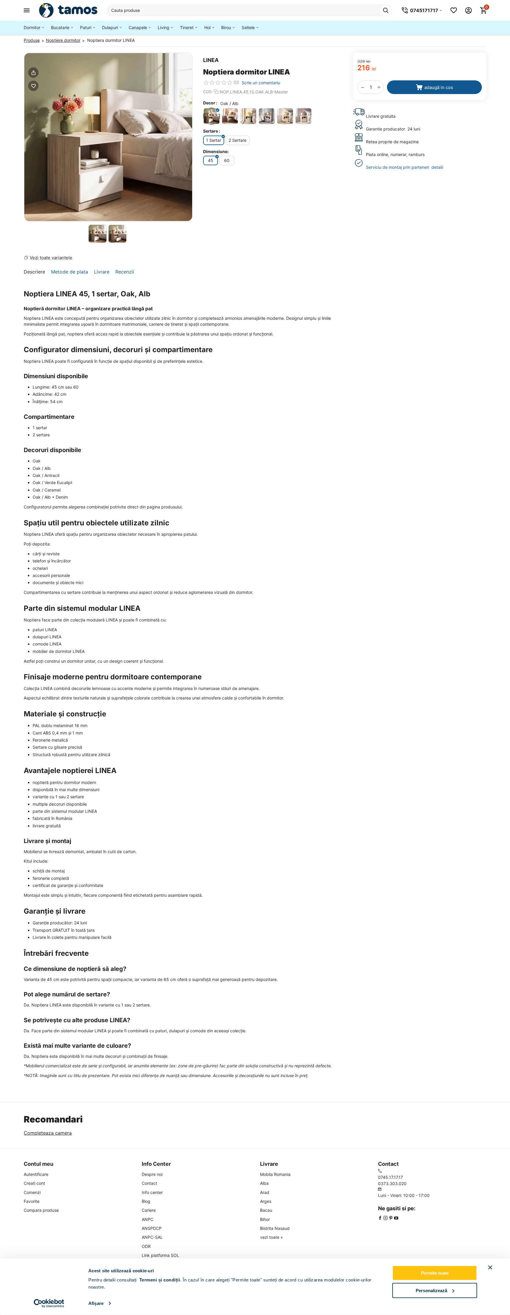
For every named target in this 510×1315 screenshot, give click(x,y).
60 (227, 160)
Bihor (265, 1219)
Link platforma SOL (160, 1255)
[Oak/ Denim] (266, 116)
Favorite (31, 1201)
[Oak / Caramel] (285, 116)
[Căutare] (385, 10)
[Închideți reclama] (490, 1267)
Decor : (210, 102)
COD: (208, 91)
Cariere (149, 1210)
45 (210, 160)
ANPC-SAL (152, 1237)
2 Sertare (237, 140)
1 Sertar (213, 140)
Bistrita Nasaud (275, 1228)
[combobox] (249, 10)
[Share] (33, 72)
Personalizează (431, 1290)
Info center (152, 1192)
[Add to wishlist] (33, 86)
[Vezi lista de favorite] (454, 10)
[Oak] (303, 116)
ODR (146, 1246)
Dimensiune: (216, 151)
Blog (146, 1201)
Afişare (95, 1303)
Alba (264, 1183)
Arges (265, 1201)
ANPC (147, 1219)
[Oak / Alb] (211, 116)
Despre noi (152, 1174)
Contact (149, 1183)
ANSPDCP (152, 1228)
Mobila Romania (275, 1174)
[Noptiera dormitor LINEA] (108, 137)
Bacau (266, 1210)
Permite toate (435, 1273)
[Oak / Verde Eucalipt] (248, 116)
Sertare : (211, 130)
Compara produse (41, 1210)
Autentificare (36, 1174)
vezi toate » (271, 1237)
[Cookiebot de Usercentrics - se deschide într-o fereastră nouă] (49, 1303)
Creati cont (34, 1183)
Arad (264, 1192)
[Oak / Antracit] (229, 116)
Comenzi (32, 1192)
